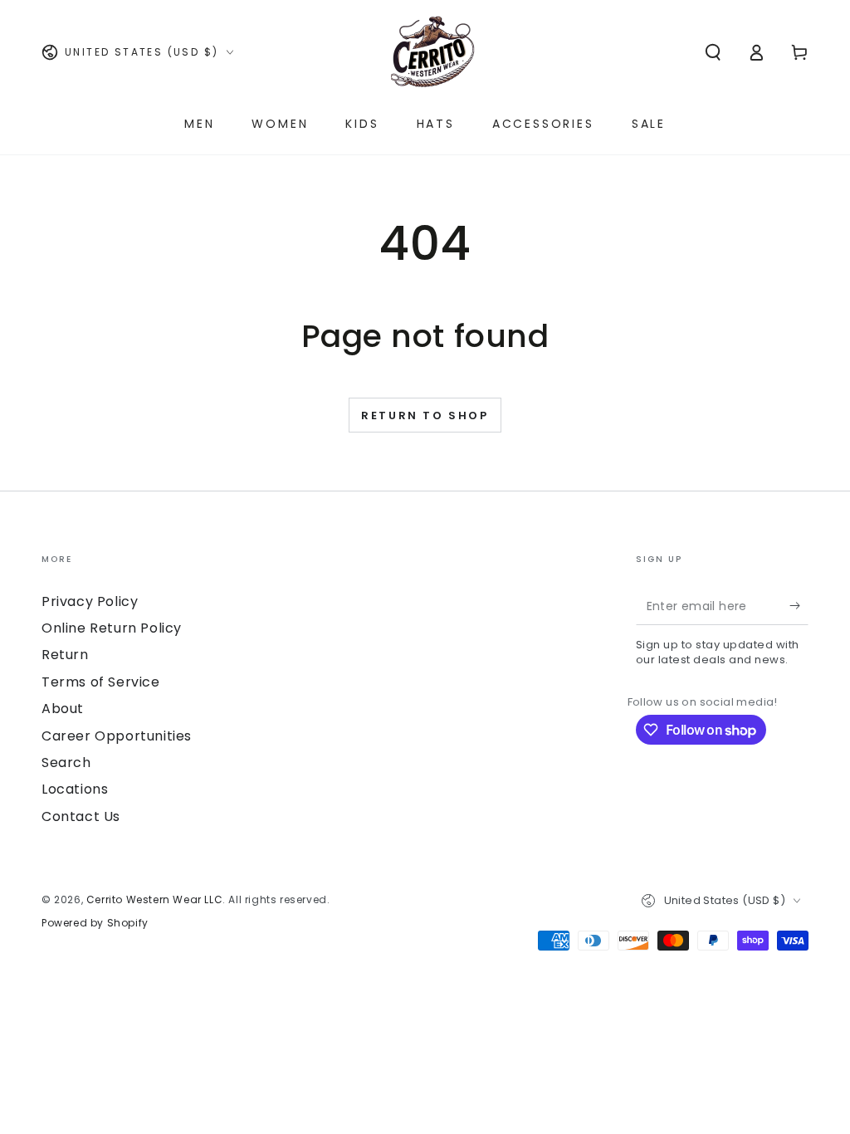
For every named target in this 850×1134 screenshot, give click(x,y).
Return (65, 654)
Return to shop (424, 415)
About (63, 708)
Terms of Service (101, 682)
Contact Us (81, 816)
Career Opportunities (117, 735)
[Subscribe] (798, 606)
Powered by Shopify (95, 923)
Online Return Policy (112, 628)
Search (66, 762)
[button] (713, 52)
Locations (75, 789)
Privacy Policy (90, 601)
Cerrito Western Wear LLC (154, 899)
